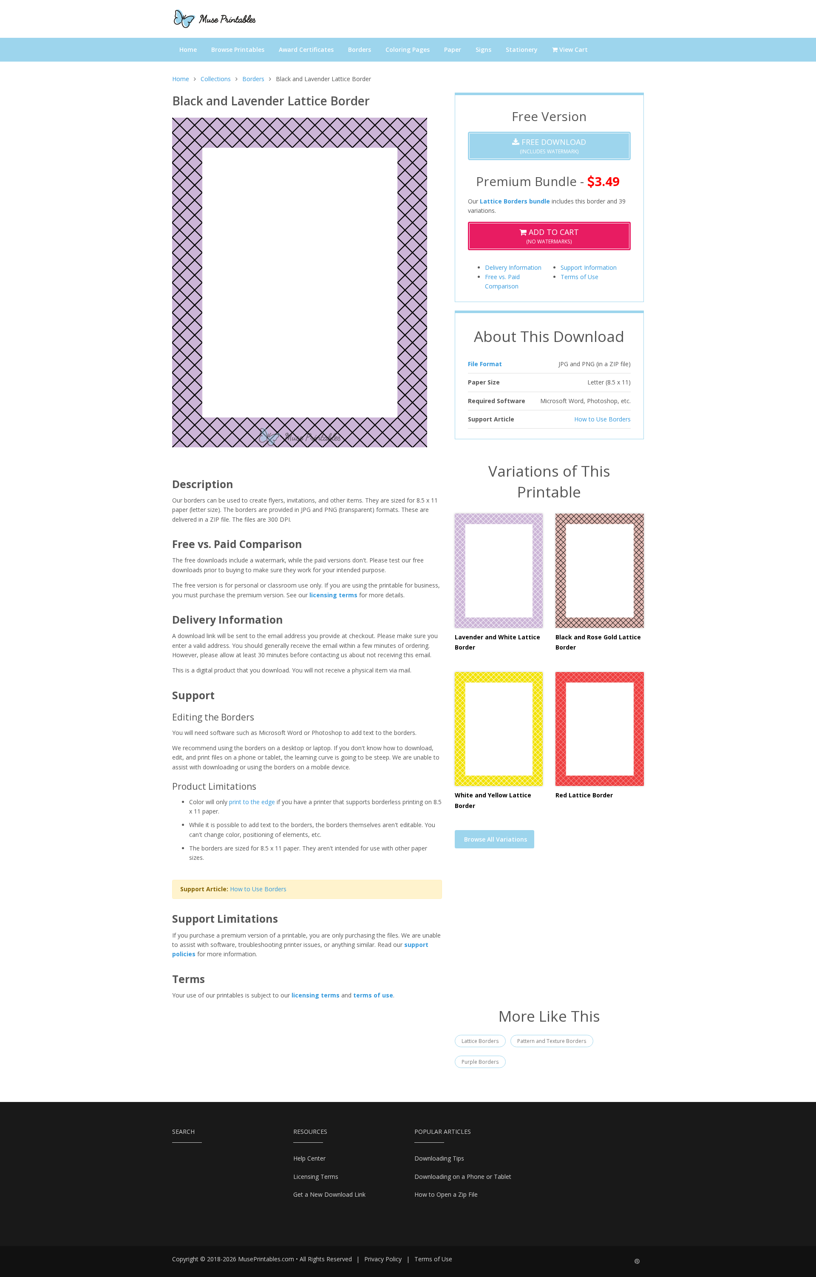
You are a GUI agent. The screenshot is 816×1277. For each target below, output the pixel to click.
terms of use (373, 995)
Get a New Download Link (329, 1194)
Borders (359, 49)
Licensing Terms (315, 1176)
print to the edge (252, 802)
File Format (485, 364)
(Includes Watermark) (552, 146)
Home (188, 49)
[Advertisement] (549, 933)
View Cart (573, 49)
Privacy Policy (383, 1259)
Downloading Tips (439, 1158)
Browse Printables (237, 49)
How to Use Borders (258, 889)
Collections (216, 79)
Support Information (589, 267)
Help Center (309, 1158)
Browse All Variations (495, 839)
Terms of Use (579, 277)
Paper (452, 49)
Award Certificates (306, 49)
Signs (483, 49)
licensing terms (333, 595)
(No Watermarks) (552, 236)
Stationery (522, 49)
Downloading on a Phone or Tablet (462, 1176)
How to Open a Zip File (446, 1194)
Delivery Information (513, 267)
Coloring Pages (407, 49)
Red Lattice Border (584, 795)
